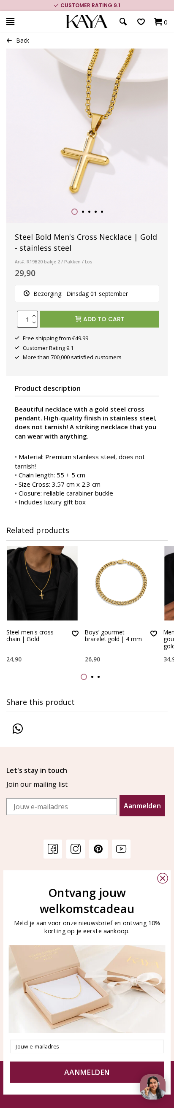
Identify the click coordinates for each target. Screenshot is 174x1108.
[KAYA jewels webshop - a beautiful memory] (87, 22)
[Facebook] (53, 849)
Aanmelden (142, 805)
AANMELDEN (87, 1072)
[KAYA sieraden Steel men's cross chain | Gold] (42, 583)
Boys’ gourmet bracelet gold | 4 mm (113, 636)
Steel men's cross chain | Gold (30, 636)
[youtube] (121, 849)
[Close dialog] (162, 878)
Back (22, 40)
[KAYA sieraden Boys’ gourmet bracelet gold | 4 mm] (121, 583)
